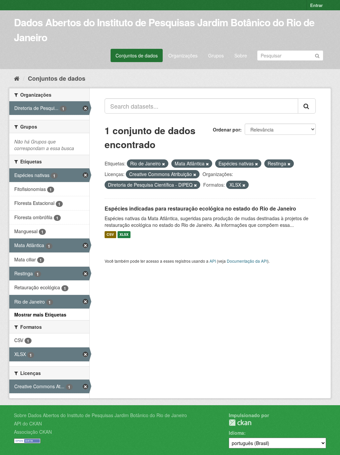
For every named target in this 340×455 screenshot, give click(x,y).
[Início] (17, 78)
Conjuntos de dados (137, 55)
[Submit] (317, 55)
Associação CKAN (33, 431)
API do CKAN (28, 423)
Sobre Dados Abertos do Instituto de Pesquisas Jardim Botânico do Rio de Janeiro (100, 415)
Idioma (236, 432)
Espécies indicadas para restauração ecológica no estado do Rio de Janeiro (200, 208)
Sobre (240, 55)
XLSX (124, 234)
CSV (110, 234)
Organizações (183, 55)
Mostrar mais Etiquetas (40, 314)
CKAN (240, 422)
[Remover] (163, 163)
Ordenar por (226, 129)
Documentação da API (247, 261)
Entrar (316, 5)
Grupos (216, 55)
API (213, 261)
